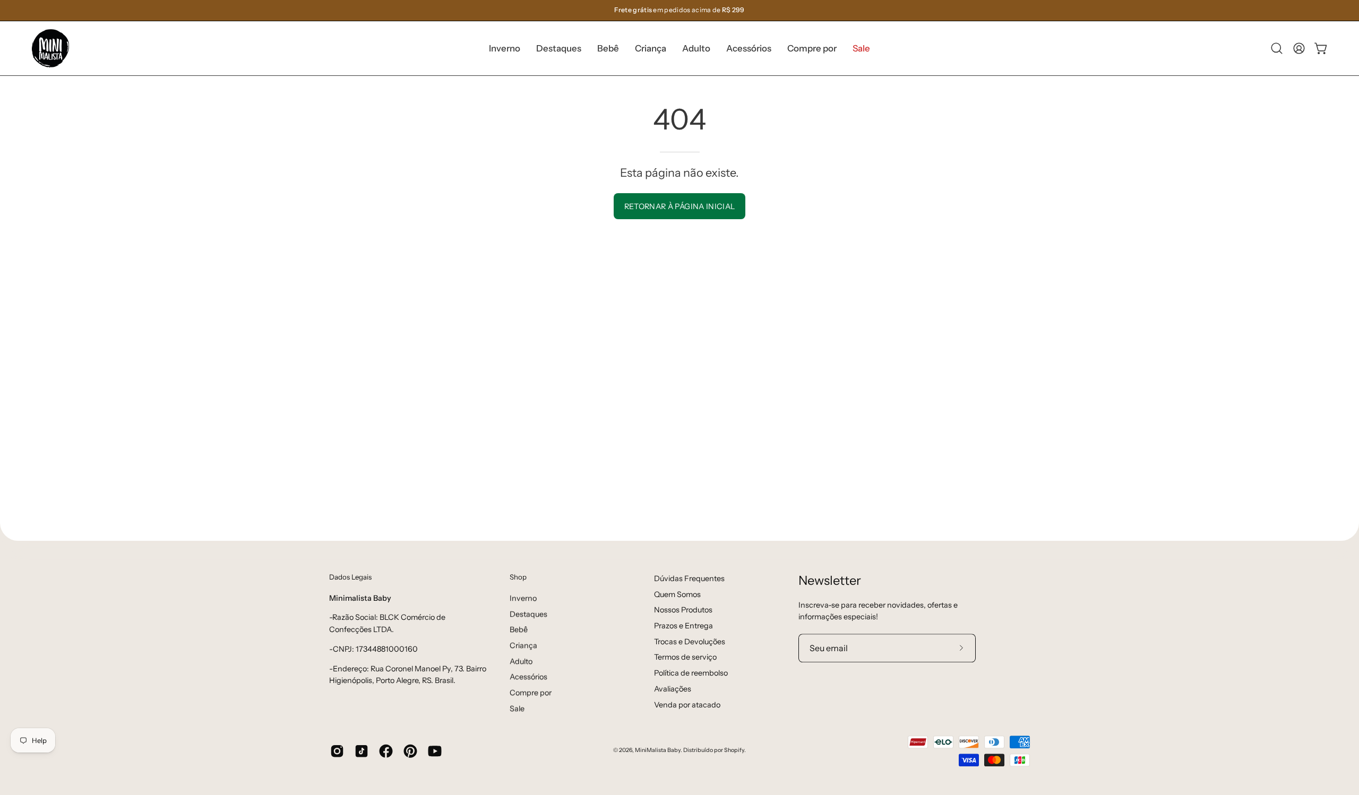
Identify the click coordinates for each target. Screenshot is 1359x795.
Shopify (734, 750)
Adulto (521, 661)
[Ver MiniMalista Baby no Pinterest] (410, 751)
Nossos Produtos (683, 610)
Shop (518, 577)
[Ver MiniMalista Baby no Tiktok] (361, 751)
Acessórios (528, 676)
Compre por (531, 692)
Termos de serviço (685, 657)
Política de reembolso (691, 673)
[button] (558, 48)
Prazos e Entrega (683, 625)
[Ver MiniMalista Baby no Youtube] (435, 751)
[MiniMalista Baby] (50, 48)
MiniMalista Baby (658, 750)
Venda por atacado (687, 705)
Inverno (523, 598)
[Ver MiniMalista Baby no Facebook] (386, 751)
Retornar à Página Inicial (679, 206)
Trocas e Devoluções (689, 641)
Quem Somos (677, 594)
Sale (517, 708)
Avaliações (672, 689)
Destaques (528, 613)
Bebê (519, 629)
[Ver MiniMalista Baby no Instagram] (337, 751)
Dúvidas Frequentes (689, 578)
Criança (523, 645)
